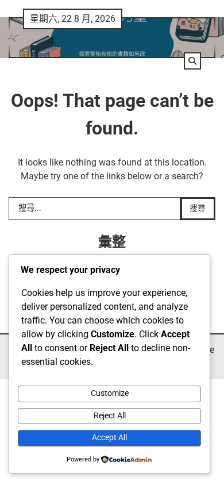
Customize (110, 393)
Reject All (110, 415)
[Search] (192, 61)
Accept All (109, 437)
